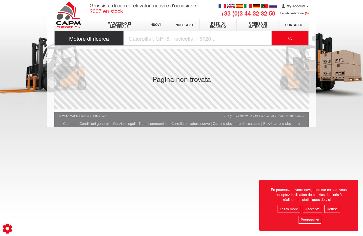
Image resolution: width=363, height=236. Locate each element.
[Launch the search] (290, 38)
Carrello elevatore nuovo (190, 123)
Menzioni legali (124, 123)
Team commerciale (153, 123)
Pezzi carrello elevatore (281, 123)
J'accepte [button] (312, 208)
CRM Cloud (99, 116)
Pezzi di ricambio (218, 25)
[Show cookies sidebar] (7, 229)
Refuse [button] (332, 208)
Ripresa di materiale (257, 25)
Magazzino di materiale (119, 25)
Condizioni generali (94, 123)
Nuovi (156, 24)
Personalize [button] (310, 219)
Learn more (289, 208)
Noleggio (184, 24)
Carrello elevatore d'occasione (236, 123)
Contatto (293, 24)
